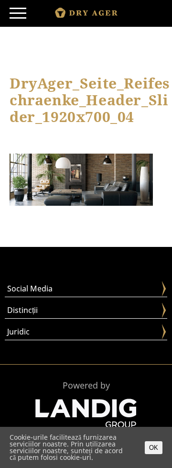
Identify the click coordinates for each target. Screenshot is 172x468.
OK (153, 447)
